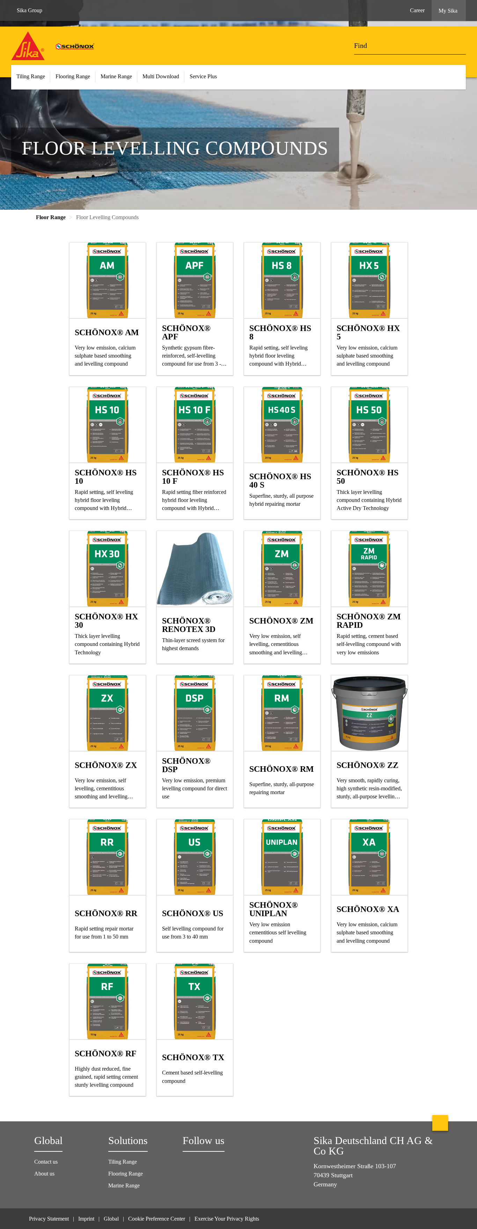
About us (44, 1174)
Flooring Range (125, 1174)
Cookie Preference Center (156, 1219)
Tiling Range (122, 1162)
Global (111, 1219)
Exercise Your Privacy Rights (227, 1219)
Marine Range (124, 1185)
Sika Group (29, 10)
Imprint (86, 1219)
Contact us (46, 1162)
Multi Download (160, 76)
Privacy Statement (49, 1219)
